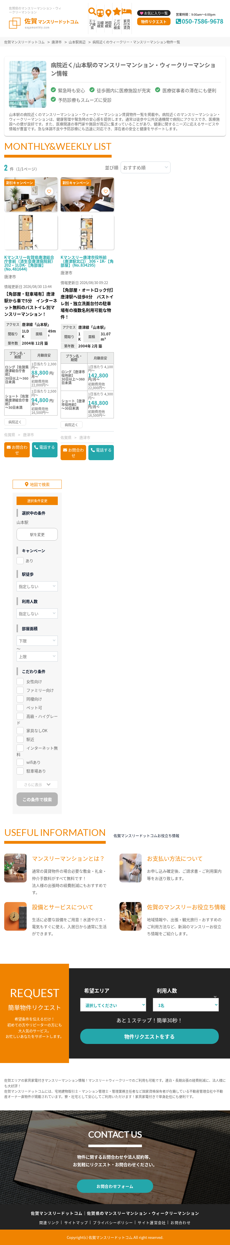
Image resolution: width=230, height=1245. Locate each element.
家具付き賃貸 (126, 24)
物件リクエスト (154, 21)
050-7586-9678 (202, 21)
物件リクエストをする (149, 1036)
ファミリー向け (40, 690)
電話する (47, 447)
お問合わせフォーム (115, 1186)
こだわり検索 (117, 24)
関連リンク (49, 1222)
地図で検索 (40, 484)
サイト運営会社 (152, 1222)
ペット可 (34, 707)
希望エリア (96, 990)
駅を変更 (37, 534)
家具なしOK (36, 730)
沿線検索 (100, 24)
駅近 (30, 739)
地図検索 (108, 24)
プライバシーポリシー (113, 1222)
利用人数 (167, 990)
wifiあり (33, 762)
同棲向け (34, 699)
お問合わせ (19, 449)
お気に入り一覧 (156, 13)
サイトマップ (76, 1222)
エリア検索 (92, 24)
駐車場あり (36, 771)
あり (29, 560)
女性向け (34, 681)
